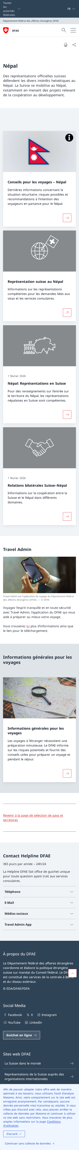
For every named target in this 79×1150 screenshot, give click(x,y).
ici (28, 626)
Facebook (15, 1015)
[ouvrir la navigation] (73, 30)
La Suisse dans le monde (23, 1063)
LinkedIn (36, 1022)
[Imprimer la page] (65, 44)
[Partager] (74, 44)
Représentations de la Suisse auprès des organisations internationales (34, 1076)
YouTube (14, 1022)
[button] (72, 973)
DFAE (15, 30)
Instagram (49, 1015)
